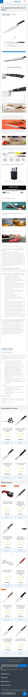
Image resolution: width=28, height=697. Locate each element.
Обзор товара (6, 14)
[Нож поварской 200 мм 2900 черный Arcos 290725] (20, 597)
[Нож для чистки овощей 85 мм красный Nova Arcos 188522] (20, 562)
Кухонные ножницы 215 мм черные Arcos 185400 (7, 430)
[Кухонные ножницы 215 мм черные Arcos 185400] (7, 420)
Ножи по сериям (10, 5)
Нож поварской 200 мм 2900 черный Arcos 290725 (20, 607)
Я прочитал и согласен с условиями (13, 670)
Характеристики (15, 14)
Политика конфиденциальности (13, 669)
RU (7, 2)
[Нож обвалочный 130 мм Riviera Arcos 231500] (20, 420)
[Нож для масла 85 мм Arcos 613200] (20, 454)
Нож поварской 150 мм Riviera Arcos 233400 (7, 465)
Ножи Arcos (3, 5)
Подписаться (22, 665)
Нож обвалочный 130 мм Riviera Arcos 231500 (20, 430)
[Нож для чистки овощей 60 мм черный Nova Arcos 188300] (20, 494)
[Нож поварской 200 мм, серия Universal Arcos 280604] (7, 631)
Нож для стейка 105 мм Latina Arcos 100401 (7, 607)
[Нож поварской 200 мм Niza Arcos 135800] (20, 631)
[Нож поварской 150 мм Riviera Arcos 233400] (7, 454)
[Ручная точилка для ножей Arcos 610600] (7, 494)
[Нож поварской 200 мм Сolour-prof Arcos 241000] (7, 529)
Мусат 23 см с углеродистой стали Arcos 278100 (20, 538)
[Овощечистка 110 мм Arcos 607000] (7, 562)
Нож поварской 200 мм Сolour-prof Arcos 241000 (7, 538)
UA (4, 2)
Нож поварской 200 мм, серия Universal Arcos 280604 (7, 640)
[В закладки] (20, 14)
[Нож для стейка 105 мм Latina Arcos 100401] (7, 597)
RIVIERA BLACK (17, 5)
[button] (26, 1)
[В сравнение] (24, 14)
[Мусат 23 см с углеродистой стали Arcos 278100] (20, 529)
